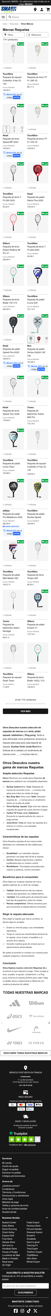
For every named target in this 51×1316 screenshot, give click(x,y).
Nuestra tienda (9, 1211)
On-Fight (6, 1264)
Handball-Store (9, 1248)
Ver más (26, 711)
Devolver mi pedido (11, 1172)
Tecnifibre (8, 73)
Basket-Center (9, 1222)
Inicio (5, 23)
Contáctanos (25, 1076)
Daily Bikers (8, 1225)
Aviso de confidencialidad (14, 1208)
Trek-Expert (32, 1248)
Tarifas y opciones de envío (15, 1205)
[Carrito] (48, 9)
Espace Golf (8, 1235)
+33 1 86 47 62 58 (25, 1085)
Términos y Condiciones (14, 1192)
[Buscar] (10, 17)
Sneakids (31, 1238)
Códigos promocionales (13, 1175)
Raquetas (14, 23)
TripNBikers (32, 1255)
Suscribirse (25, 1292)
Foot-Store (7, 1238)
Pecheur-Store (34, 1225)
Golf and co (7, 1245)
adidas (6, 510)
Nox (29, 345)
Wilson (6, 243)
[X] (35, 1311)
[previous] (2, 1023)
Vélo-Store (32, 1258)
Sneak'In (31, 1235)
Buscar (15, 17)
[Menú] (3, 17)
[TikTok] (29, 1311)
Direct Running (9, 1228)
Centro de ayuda (10, 1166)
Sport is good (33, 1242)
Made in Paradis (10, 1258)
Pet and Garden (34, 1228)
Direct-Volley (8, 1232)
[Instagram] (22, 1311)
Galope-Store (8, 1242)
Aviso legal (7, 1198)
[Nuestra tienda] (35, 9)
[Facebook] (16, 1311)
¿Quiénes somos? (11, 1185)
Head (5, 135)
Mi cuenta (7, 1162)
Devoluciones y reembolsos (15, 1195)
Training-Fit (32, 1245)
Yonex (30, 407)
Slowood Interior (34, 1232)
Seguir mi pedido (10, 1169)
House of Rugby (10, 1251)
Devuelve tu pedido (25, 1127)
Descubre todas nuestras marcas (26, 1053)
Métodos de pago (10, 1202)
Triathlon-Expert (34, 1251)
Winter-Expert (33, 1261)
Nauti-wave (7, 1261)
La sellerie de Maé (11, 1255)
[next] (49, 1023)
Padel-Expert (33, 1222)
